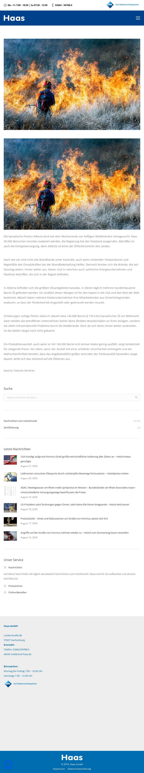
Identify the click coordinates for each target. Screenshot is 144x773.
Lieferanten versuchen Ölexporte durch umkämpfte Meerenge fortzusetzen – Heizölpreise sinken (75, 473)
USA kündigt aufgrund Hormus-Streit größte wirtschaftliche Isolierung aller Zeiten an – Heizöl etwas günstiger (76, 459)
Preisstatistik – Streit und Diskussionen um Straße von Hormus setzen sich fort (64, 518)
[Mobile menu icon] (138, 18)
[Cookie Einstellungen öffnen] (8, 768)
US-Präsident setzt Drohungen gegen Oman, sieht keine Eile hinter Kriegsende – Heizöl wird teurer (75, 504)
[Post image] (10, 460)
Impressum (59, 768)
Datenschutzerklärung (79, 768)
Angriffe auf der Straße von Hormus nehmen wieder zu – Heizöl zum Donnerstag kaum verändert (75, 532)
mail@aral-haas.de (21, 654)
